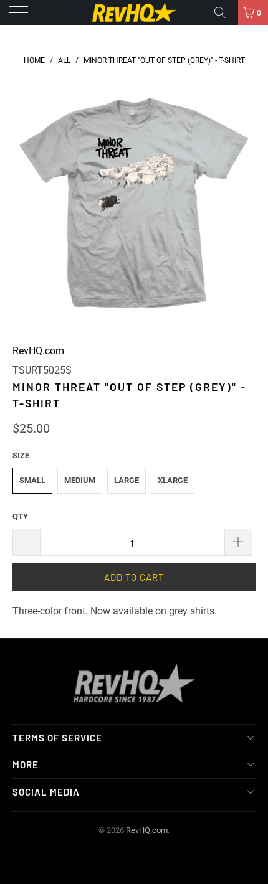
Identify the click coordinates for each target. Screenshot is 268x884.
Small (32, 480)
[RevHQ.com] (134, 12)
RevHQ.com (38, 351)
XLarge (173, 480)
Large (126, 480)
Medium (79, 480)
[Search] (224, 12)
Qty (20, 516)
